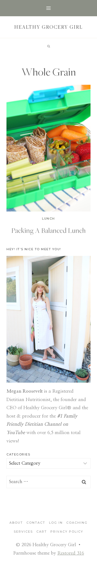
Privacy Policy (66, 531)
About (16, 523)
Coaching (77, 523)
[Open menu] (49, 8)
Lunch (48, 218)
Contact (35, 523)
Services (23, 531)
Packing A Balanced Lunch (48, 230)
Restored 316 (70, 553)
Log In (56, 523)
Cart (41, 531)
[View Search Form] (48, 46)
